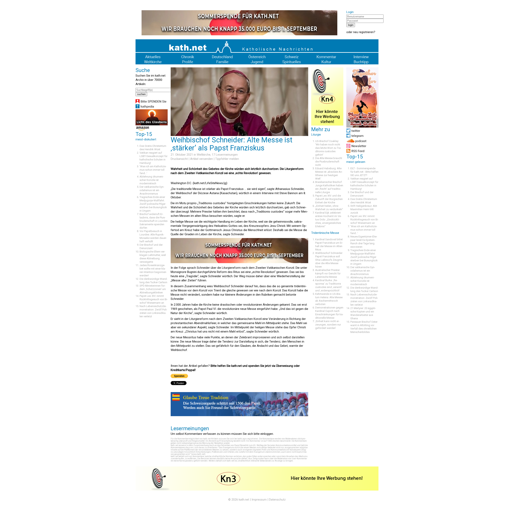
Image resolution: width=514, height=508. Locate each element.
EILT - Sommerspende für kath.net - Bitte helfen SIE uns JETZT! (364, 172)
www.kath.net (198, 454)
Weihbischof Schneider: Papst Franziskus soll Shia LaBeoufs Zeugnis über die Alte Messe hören (329, 259)
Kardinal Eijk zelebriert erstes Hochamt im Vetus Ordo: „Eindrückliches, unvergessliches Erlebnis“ (328, 219)
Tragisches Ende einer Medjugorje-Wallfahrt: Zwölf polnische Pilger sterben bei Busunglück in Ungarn (153, 204)
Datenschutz (277, 499)
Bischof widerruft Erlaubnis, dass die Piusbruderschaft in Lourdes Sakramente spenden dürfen (153, 221)
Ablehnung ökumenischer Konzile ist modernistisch (152, 180)
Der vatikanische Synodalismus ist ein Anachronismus (152, 190)
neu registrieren (363, 32)
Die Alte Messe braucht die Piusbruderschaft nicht (328, 161)
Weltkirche (203, 154)
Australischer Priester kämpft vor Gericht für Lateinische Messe (328, 273)
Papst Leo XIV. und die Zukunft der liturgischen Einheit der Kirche (329, 199)
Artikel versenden (201, 159)
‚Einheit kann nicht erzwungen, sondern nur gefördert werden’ (328, 325)
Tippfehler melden (227, 159)
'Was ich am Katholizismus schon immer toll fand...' (153, 170)
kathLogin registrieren (248, 439)
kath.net (244, 499)
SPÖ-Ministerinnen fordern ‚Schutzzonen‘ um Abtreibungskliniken (153, 289)
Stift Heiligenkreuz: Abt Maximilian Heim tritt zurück (363, 209)
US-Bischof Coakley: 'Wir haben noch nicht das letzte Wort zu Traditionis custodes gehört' (328, 148)
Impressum (259, 499)
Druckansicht (179, 159)
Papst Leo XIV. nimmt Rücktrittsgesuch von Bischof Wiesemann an (154, 299)
